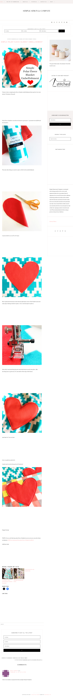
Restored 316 (47, 694)
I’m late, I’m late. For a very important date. (29, 570)
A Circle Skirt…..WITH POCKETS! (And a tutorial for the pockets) (7, 582)
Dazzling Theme (35, 694)
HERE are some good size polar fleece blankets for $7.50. (21, 540)
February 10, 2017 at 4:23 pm (18, 672)
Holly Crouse (14, 670)
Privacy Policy (53, 221)
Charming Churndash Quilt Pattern (18, 581)
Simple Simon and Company (36, 12)
